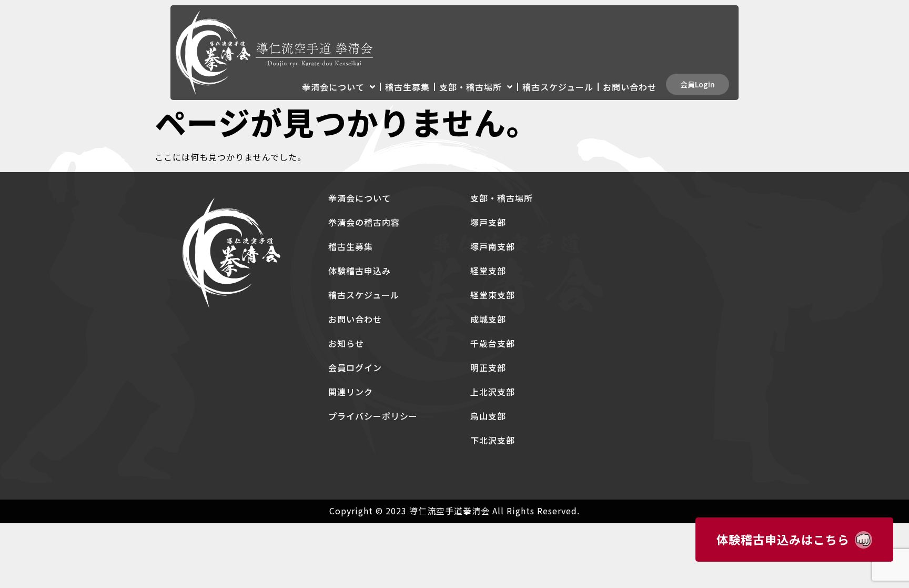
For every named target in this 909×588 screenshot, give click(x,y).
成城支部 (488, 319)
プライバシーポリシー (373, 416)
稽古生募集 (407, 87)
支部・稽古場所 (470, 87)
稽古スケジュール (557, 87)
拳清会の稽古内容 (364, 222)
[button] (697, 84)
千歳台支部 (492, 343)
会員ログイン (355, 367)
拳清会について (333, 87)
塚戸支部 (488, 222)
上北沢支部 (492, 391)
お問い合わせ (629, 87)
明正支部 (488, 367)
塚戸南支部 (492, 246)
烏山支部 (488, 416)
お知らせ (346, 343)
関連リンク (350, 391)
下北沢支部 (492, 440)
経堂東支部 (492, 294)
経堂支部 (488, 270)
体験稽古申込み (359, 270)
